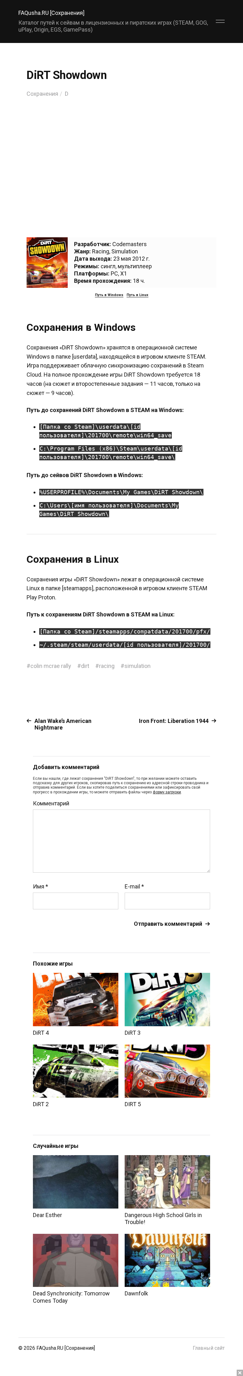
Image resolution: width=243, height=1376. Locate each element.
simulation (137, 666)
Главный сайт (209, 1348)
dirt (85, 666)
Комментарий (51, 803)
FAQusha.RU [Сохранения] (51, 12)
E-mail (134, 886)
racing (107, 666)
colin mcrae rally (50, 666)
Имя (40, 886)
